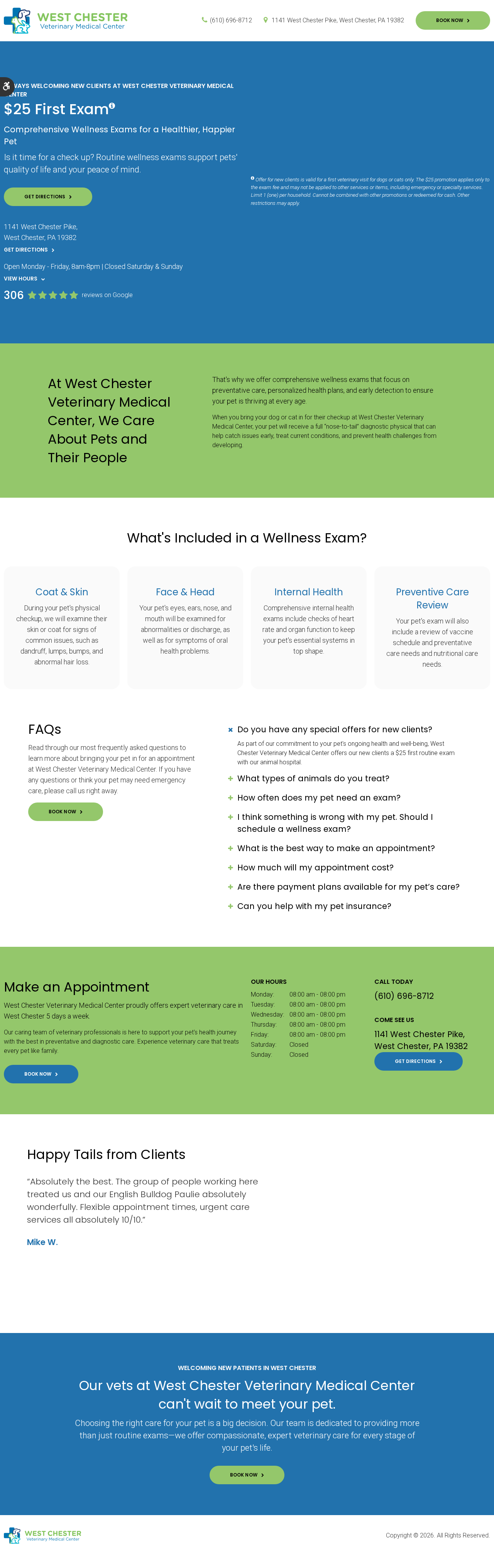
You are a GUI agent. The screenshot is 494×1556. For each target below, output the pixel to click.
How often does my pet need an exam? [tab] (319, 797)
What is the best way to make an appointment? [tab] (336, 848)
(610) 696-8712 (231, 20)
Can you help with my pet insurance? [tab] (314, 906)
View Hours (20, 278)
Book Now (449, 20)
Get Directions (44, 196)
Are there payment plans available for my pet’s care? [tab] (348, 886)
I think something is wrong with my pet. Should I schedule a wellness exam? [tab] (335, 823)
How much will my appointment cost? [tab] (315, 867)
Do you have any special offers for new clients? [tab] (334, 729)
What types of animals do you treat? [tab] (313, 778)
